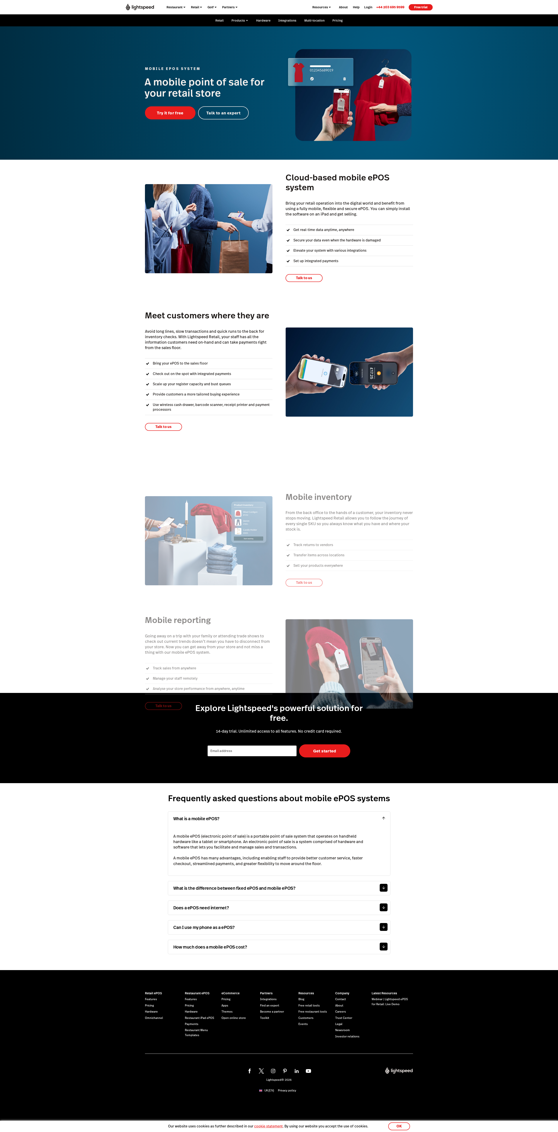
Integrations (268, 999)
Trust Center (343, 1018)
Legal (338, 1024)
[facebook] (249, 1071)
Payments (191, 1024)
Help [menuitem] (356, 7)
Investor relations (347, 1037)
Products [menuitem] (238, 20)
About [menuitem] (343, 7)
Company (342, 993)
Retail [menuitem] (195, 7)
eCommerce (230, 993)
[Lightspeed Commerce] (139, 7)
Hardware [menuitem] (263, 20)
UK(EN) (269, 1090)
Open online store (233, 1018)
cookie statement (268, 1126)
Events (303, 1024)
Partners (266, 993)
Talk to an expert (223, 113)
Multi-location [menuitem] (314, 20)
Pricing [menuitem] (337, 20)
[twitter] (261, 1071)
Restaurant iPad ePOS (199, 1018)
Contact (340, 999)
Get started (324, 751)
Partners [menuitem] (228, 7)
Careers (340, 1012)
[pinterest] (285, 1071)
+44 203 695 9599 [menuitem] (390, 7)
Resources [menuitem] (320, 7)
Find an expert (269, 1006)
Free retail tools (309, 1006)
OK (399, 1126)
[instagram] (273, 1071)
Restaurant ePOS (197, 993)
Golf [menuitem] (211, 7)
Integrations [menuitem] (287, 20)
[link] (390, 7)
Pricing (149, 1006)
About (339, 1006)
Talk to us (304, 277)
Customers (305, 1018)
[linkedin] (296, 1071)
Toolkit (264, 1018)
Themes (227, 1012)
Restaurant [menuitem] (174, 7)
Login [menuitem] (368, 7)
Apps (224, 1006)
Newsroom (342, 1030)
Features (151, 999)
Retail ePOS (153, 993)
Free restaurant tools (312, 1012)
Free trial (420, 7)
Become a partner (272, 1012)
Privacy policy (287, 1091)
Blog (301, 999)
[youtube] (308, 1071)
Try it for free (170, 113)
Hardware (151, 1012)
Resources (306, 993)
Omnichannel (154, 1018)
